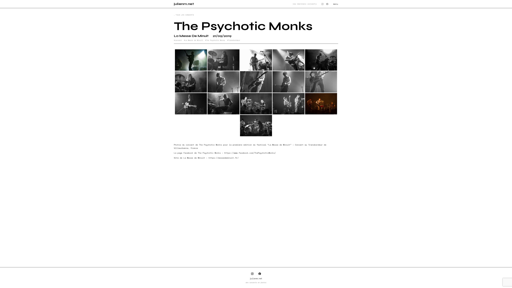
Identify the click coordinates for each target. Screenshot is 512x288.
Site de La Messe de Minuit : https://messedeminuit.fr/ (206, 157)
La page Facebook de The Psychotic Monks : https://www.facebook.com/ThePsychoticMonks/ (225, 152)
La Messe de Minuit (194, 40)
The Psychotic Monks (215, 40)
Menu (335, 4)
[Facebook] (327, 4)
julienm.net (184, 4)
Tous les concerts (185, 15)
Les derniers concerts (305, 4)
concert (178, 40)
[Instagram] (322, 4)
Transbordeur (234, 40)
